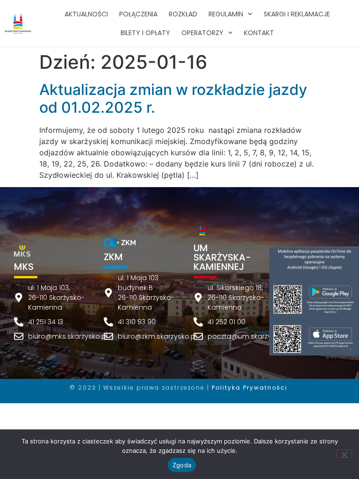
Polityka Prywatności (249, 388)
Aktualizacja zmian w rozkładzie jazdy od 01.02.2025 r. (173, 98)
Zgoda (181, 465)
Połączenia (138, 14)
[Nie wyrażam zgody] (344, 454)
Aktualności (86, 14)
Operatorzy (202, 32)
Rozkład (183, 14)
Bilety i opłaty (145, 32)
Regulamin (225, 14)
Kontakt (259, 32)
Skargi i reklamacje (297, 14)
